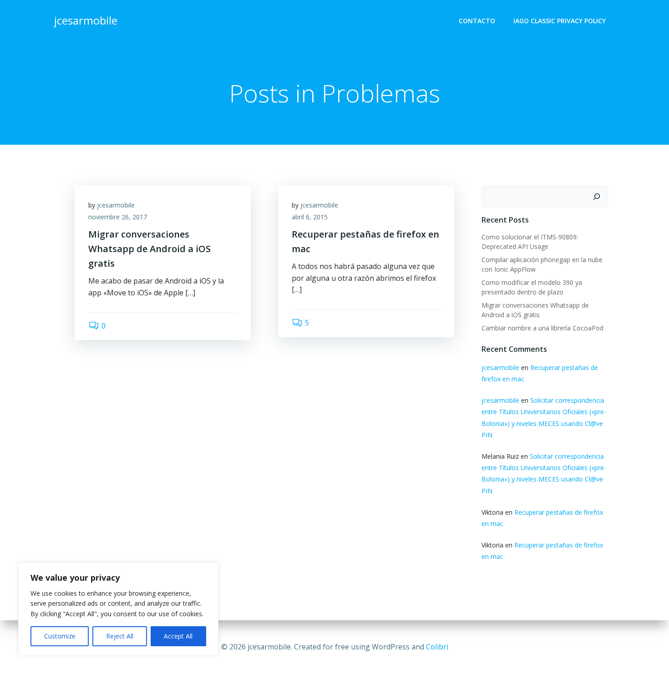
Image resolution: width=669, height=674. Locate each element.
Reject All (119, 636)
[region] (118, 609)
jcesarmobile (116, 205)
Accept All (178, 636)
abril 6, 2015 (310, 217)
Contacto (477, 20)
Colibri (437, 647)
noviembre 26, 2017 (117, 217)
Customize (60, 636)
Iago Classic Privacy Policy (559, 20)
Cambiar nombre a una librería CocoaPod (542, 328)
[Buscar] (597, 196)
